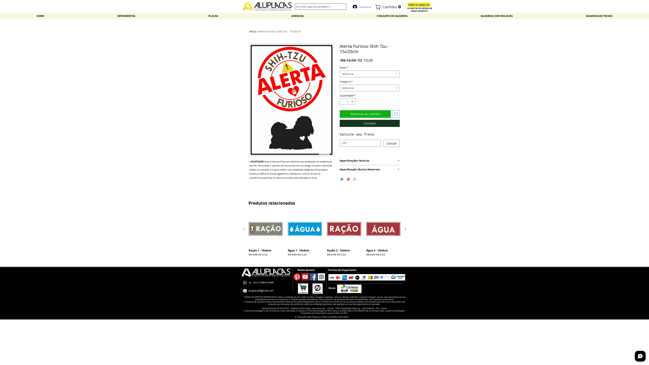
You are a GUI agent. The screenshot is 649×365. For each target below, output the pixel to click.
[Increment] (352, 102)
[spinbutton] (347, 102)
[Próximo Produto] (405, 229)
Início (252, 31)
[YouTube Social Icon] (305, 277)
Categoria (346, 81)
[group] (324, 236)
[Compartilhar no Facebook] (342, 179)
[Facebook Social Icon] (313, 277)
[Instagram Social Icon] (321, 277)
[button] (389, 7)
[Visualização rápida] (266, 229)
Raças (344, 67)
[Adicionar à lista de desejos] (396, 114)
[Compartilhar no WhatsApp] (355, 179)
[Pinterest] (297, 277)
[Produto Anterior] (244, 229)
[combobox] (370, 74)
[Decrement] (342, 102)
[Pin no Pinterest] (348, 179)
